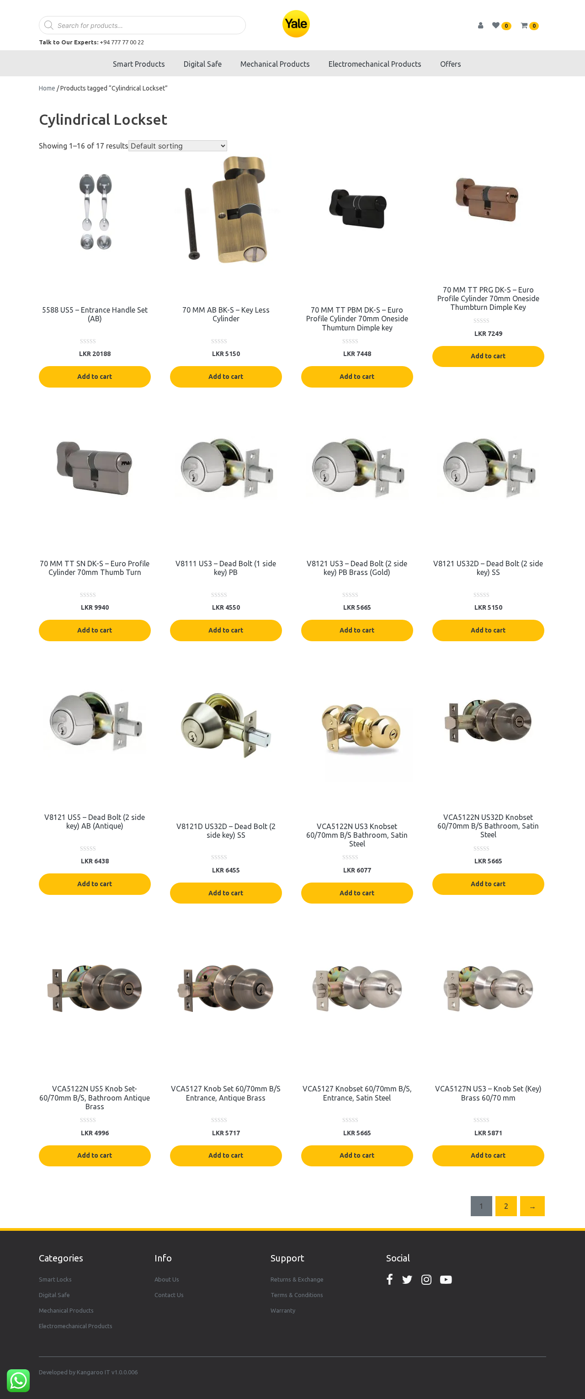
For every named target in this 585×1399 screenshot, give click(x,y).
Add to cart (94, 376)
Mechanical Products (275, 64)
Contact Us (169, 1295)
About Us (166, 1279)
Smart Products (139, 64)
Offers (450, 64)
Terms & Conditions (297, 1295)
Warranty (283, 1310)
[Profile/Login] (484, 25)
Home (47, 88)
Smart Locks (55, 1279)
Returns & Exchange (297, 1279)
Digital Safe (203, 64)
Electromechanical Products (375, 64)
